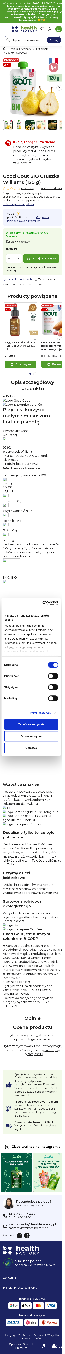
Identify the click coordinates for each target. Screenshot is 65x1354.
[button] (59, 88)
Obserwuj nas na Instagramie (34, 1165)
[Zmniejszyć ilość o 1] (9, 258)
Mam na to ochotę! (16, 996)
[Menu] (6, 29)
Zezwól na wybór (31, 736)
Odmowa (31, 747)
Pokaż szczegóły (40, 712)
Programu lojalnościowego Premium (28, 219)
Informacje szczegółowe (18, 204)
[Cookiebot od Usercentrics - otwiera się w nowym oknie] (43, 603)
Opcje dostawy (20, 242)
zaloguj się (19, 1069)
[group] (32, 87)
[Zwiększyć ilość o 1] (19, 258)
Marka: (51, 188)
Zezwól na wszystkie (31, 724)
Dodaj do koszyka (44, 258)
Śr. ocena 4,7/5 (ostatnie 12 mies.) (36, 1281)
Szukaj (54, 40)
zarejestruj (41, 1069)
